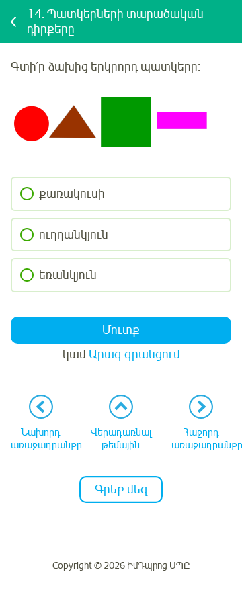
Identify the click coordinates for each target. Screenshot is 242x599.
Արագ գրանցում (134, 354)
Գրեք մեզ (121, 489)
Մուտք (121, 330)
